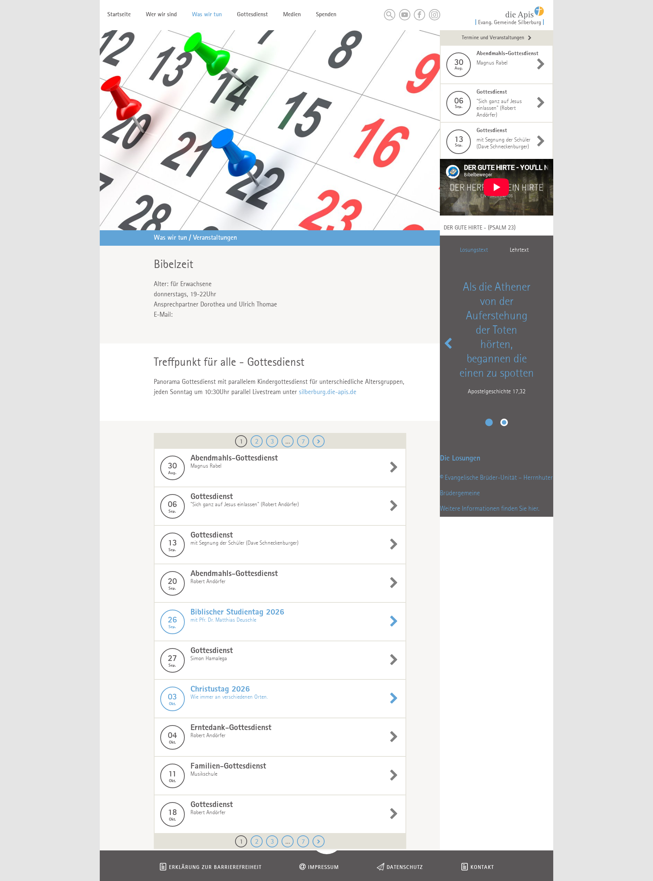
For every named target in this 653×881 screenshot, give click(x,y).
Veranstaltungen (215, 237)
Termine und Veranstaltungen (493, 37)
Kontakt (482, 867)
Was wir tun (207, 15)
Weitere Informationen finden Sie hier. (489, 508)
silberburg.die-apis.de (327, 392)
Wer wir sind (161, 15)
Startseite (119, 15)
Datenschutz (405, 867)
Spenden (326, 15)
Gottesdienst (252, 15)
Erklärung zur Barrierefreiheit (215, 867)
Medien (292, 15)
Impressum (323, 867)
